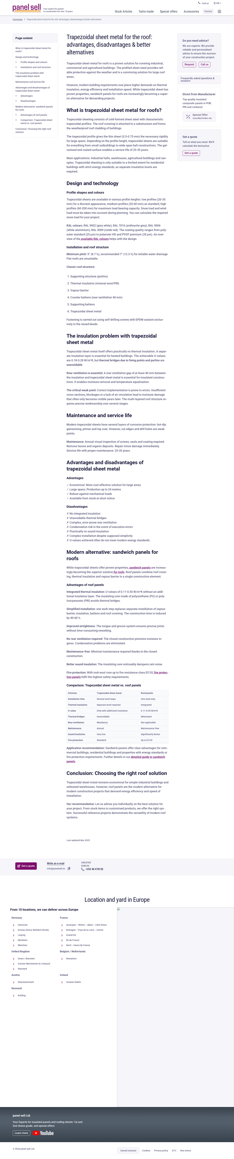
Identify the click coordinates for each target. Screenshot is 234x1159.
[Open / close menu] (219, 11)
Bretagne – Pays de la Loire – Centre (84, 930)
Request (189, 64)
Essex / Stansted (26, 958)
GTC (174, 1150)
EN (217, 3)
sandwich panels (140, 567)
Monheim (22, 940)
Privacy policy (161, 1150)
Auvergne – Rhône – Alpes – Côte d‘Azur (86, 925)
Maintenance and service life (30, 82)
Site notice (185, 1150)
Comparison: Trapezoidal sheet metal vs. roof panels (36, 121)
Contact (208, 11)
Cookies (146, 1150)
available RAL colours (94, 239)
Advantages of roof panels (34, 115)
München (22, 945)
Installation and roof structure (36, 67)
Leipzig (21, 935)
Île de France (72, 940)
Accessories (191, 11)
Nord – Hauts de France (78, 945)
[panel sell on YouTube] (43, 1133)
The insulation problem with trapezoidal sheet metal (29, 74)
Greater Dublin (73, 982)
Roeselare (71, 958)
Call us (205, 3)
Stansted (22, 968)
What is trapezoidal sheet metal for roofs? (33, 50)
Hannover (23, 925)
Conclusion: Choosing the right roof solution (33, 130)
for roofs (118, 572)
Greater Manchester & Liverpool (34, 963)
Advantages (27, 96)
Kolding (22, 995)
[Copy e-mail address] (69, 868)
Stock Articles (123, 11)
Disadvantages (28, 101)
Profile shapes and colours (34, 62)
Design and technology (27, 57)
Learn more (21, 1133)
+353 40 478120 (94, 869)
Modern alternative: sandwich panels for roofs (34, 108)
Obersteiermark (26, 982)
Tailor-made (146, 11)
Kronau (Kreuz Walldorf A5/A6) (33, 930)
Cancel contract (128, 1150)
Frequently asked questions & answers (197, 79)
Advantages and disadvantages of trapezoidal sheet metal (32, 89)
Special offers (168, 11)
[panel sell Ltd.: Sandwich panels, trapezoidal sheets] (27, 7)
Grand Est (71, 935)
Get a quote (191, 153)
